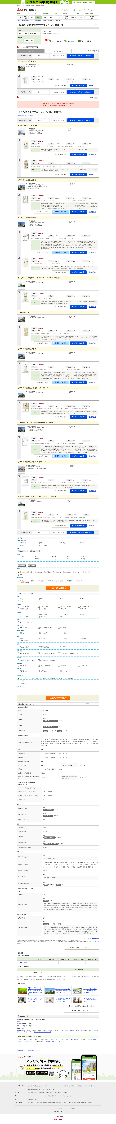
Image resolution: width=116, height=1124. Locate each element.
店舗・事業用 (74, 1039)
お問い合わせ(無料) (79, 85)
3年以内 (39, 572)
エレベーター (23, 614)
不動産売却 (30, 1099)
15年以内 (68, 572)
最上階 (62, 598)
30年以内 (22, 574)
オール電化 (43, 609)
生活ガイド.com (95, 938)
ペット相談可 (43, 545)
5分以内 (41, 581)
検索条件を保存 (70, 41)
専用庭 (62, 616)
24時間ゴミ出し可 (24, 640)
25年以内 (87, 572)
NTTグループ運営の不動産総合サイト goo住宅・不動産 (30, 5)
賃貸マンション (53, 1092)
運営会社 (73, 1108)
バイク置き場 (63, 633)
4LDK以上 (83, 559)
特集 (29, 1102)
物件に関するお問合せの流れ (70, 1086)
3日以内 (52, 678)
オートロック (23, 627)
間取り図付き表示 (58, 51)
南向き (82, 543)
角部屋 (82, 598)
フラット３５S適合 (45, 665)
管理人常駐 (83, 638)
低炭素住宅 (63, 665)
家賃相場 (48, 1041)
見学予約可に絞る (54, 40)
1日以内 (44, 678)
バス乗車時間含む (24, 583)
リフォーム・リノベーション (88, 646)
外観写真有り (43, 671)
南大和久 (19, 1021)
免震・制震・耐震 (24, 653)
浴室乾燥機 (63, 609)
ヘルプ (53, 1108)
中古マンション (34, 1039)
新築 (31, 572)
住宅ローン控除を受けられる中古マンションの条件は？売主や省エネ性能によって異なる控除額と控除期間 (35, 991)
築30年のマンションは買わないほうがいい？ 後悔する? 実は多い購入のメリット (63, 990)
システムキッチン (45, 606)
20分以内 (79, 581)
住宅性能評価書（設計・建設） (48, 653)
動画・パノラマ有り (65, 671)
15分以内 (70, 581)
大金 (23, 1025)
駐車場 (59, 1092)
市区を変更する (23, 33)
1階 (21, 598)
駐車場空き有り (44, 633)
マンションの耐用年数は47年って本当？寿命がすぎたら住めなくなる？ (62, 999)
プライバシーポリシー (45, 1108)
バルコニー (43, 616)
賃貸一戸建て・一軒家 (44, 1092)
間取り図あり (20, 1030)
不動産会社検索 (51, 1102)
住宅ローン (71, 1096)
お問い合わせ (59, 1108)
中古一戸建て (54, 1039)
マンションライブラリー (25, 1041)
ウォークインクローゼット (27, 622)
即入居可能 (65, 1030)
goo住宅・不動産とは (33, 1086)
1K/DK (37, 556)
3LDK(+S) (53, 559)
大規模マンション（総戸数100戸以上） (46, 647)
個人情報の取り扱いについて (34, 1089)
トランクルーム (64, 614)
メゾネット (63, 646)
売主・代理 (23, 665)
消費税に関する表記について (49, 1089)
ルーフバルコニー (24, 616)
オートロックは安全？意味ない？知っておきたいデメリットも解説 (35, 999)
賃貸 (67, 1039)
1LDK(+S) (53, 556)
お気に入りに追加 (59, 56)
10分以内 (60, 581)
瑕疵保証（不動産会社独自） (27, 660)
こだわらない (24, 678)
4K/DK (67, 559)
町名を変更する (34, 33)
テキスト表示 (30, 51)
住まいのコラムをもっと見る (82, 1010)
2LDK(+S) (83, 556)
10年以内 (58, 572)
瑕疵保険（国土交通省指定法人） (49, 660)
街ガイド (66, 1102)
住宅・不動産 (92, 1039)
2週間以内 (70, 678)
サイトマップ (66, 1108)
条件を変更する (29, 40)
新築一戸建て (48, 1096)
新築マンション (31, 1096)
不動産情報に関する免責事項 (34, 1050)
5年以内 (48, 572)
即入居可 (22, 545)
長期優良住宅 (83, 665)
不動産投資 (65, 1096)
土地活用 (36, 1099)
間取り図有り (23, 671)
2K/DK (67, 556)
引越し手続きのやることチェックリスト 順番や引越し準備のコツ (90, 999)
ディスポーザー (84, 606)
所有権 (21, 638)
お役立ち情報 (18, 1102)
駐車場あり (63, 543)
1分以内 (32, 581)
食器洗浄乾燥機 (24, 609)
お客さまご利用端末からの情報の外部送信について (51, 1086)
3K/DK (37, 559)
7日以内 (61, 678)
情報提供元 (80, 1086)
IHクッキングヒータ (65, 606)
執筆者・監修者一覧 (81, 1102)
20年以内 (77, 572)
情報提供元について (21, 1050)
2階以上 (42, 543)
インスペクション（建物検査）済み (69, 654)
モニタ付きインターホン (46, 627)
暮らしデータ (56, 1041)
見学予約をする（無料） (61, 211)
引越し (32, 1102)
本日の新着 (35, 678)
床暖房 (82, 614)
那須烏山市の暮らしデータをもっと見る (82, 947)
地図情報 (90, 1102)
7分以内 (50, 581)
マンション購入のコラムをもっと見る (82, 1006)
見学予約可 (23, 543)
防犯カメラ (63, 627)
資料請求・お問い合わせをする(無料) (81, 55)
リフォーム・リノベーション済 (42, 1032)
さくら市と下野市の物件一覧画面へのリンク (28, 116)
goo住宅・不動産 (19, 1085)
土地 (62, 1039)
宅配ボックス (43, 614)
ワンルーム (23, 556)
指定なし (22, 572)
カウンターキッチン (25, 606)
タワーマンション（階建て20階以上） (25, 647)
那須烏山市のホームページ (92, 704)
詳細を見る (92, 85)
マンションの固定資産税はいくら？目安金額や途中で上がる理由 (90, 990)
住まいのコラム (72, 1102)
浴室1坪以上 (83, 609)
